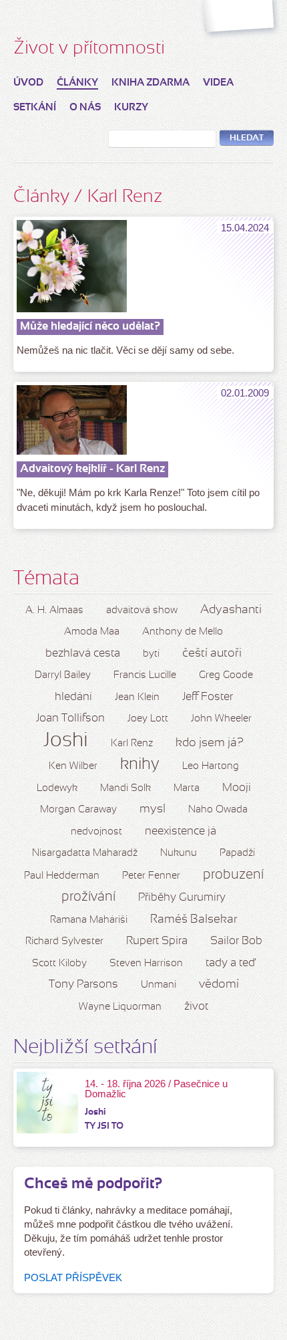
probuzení (233, 875)
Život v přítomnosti (89, 49)
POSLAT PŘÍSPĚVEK (73, 1277)
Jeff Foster (207, 697)
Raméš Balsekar (194, 919)
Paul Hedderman (61, 876)
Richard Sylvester (64, 941)
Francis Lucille (144, 675)
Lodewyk (57, 788)
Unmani (158, 985)
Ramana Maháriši (88, 920)
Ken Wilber (73, 766)
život (196, 1007)
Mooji (236, 788)
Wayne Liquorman (120, 1007)
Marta (187, 788)
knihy (140, 765)
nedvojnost (96, 831)
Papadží (237, 853)
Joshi (65, 741)
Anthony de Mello (182, 632)
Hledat (247, 138)
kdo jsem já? (210, 743)
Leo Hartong (210, 766)
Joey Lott (147, 718)
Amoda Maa (91, 632)
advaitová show (142, 610)
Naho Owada (218, 809)
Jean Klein (137, 697)
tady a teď (230, 963)
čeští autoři (212, 653)
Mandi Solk (125, 788)
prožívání (88, 897)
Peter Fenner (151, 876)
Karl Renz (132, 743)
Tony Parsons (83, 985)
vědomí (219, 984)
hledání (73, 697)
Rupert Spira (157, 941)
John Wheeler (221, 718)
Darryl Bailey (63, 675)
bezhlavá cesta (82, 654)
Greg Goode (226, 675)
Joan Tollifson (70, 718)
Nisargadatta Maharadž (84, 853)
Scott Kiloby (59, 963)
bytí (151, 654)
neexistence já (180, 831)
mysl (152, 809)
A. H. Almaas (54, 610)
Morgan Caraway (78, 809)
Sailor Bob (236, 941)
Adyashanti (231, 610)
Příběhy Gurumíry (182, 898)
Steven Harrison (146, 963)
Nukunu (178, 853)
